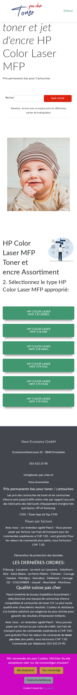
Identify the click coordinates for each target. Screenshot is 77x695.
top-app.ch (48, 688)
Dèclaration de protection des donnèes (38, 555)
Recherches (8, 97)
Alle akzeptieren (25, 670)
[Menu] (68, 10)
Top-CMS (51, 514)
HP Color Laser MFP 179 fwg (38, 400)
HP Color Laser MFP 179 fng (38, 365)
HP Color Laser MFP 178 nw (38, 330)
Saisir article (57, 98)
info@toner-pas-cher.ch (38, 475)
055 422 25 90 (38, 463)
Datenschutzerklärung (39, 680)
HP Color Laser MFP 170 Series (38, 313)
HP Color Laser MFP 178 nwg (38, 348)
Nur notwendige (51, 670)
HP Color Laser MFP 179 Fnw (38, 383)
